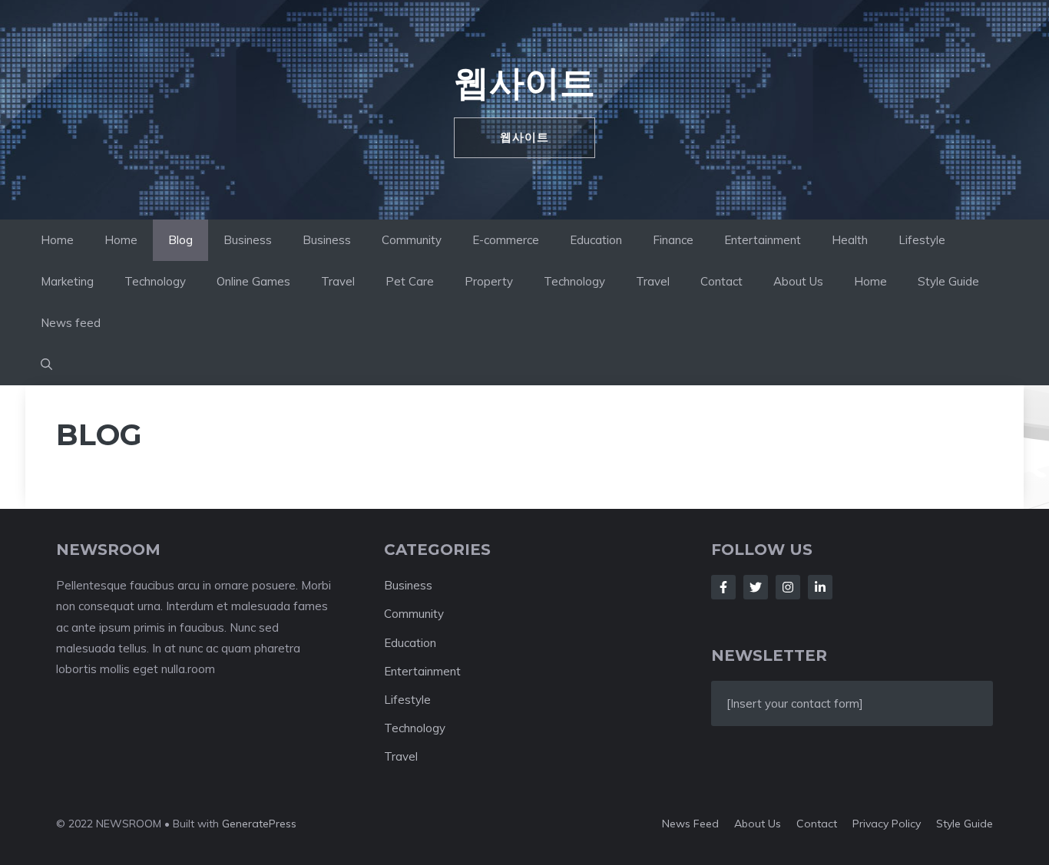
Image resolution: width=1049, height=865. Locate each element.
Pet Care (410, 281)
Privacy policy (886, 823)
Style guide (964, 823)
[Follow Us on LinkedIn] (820, 587)
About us (757, 823)
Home (57, 240)
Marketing (67, 281)
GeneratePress (259, 823)
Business (247, 240)
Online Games (253, 281)
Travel (338, 281)
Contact (721, 281)
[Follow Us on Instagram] (788, 587)
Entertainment (762, 240)
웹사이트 (524, 82)
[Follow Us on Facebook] (723, 587)
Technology (155, 281)
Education (596, 240)
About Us (798, 281)
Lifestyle (921, 240)
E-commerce (505, 240)
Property (489, 281)
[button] (46, 364)
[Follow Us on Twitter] (755, 587)
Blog (180, 240)
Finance (673, 240)
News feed (71, 322)
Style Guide (948, 281)
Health (850, 240)
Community (412, 240)
